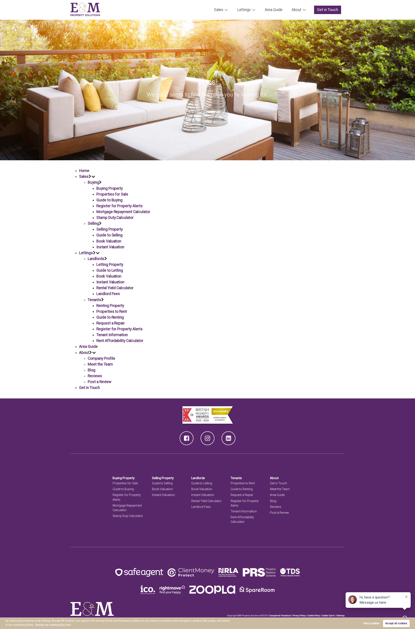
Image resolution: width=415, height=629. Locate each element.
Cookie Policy (313, 615)
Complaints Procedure (280, 615)
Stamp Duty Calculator (115, 217)
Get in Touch (327, 10)
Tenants (94, 300)
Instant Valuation (110, 247)
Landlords (96, 259)
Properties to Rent (111, 311)
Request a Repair (110, 323)
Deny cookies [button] (371, 623)
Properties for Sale (112, 194)
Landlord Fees (108, 294)
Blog (91, 370)
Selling (93, 223)
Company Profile (101, 358)
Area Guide (274, 10)
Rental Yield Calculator (115, 288)
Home (84, 170)
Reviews (95, 376)
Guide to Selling (109, 235)
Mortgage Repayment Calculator (123, 212)
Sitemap (340, 615)
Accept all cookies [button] (396, 623)
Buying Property (109, 188)
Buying (93, 182)
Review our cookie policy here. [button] (53, 624)
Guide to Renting (110, 317)
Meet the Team (100, 364)
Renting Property (110, 305)
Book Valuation (108, 241)
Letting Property (109, 264)
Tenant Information (112, 335)
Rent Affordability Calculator (119, 341)
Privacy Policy (299, 615)
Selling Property (109, 229)
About (296, 10)
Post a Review (99, 382)
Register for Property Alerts (119, 206)
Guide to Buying (109, 200)
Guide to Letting (109, 270)
